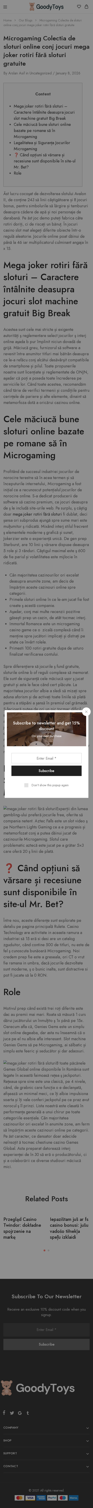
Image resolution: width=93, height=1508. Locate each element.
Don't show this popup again (50, 785)
